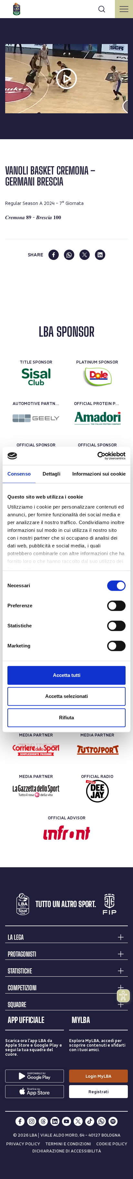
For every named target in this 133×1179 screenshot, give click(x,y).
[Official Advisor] (66, 832)
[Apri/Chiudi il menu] (124, 9)
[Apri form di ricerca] (102, 9)
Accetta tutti (66, 675)
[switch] (116, 606)
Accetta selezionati (66, 696)
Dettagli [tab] (51, 474)
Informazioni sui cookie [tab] (99, 474)
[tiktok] (89, 1121)
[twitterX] (78, 1121)
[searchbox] (66, 8)
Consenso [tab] (19, 474)
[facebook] (53, 255)
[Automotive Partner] (36, 418)
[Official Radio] (97, 791)
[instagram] (31, 1121)
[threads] (43, 1121)
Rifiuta (66, 717)
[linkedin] (100, 255)
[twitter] (84, 255)
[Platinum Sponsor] (97, 376)
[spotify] (113, 1121)
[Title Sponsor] (36, 376)
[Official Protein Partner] (97, 418)
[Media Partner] (36, 749)
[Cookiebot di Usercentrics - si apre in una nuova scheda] (97, 456)
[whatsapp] (69, 255)
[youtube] (66, 1121)
